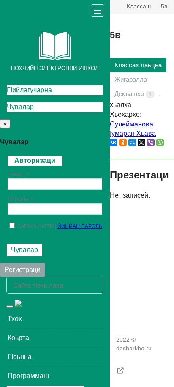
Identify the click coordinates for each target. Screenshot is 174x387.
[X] (141, 142)
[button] (54, 319)
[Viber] (151, 142)
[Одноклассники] (123, 142)
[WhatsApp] (160, 142)
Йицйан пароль (79, 226)
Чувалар (20, 106)
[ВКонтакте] (113, 142)
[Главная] (113, 7)
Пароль (18, 200)
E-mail (16, 175)
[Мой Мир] (132, 142)
